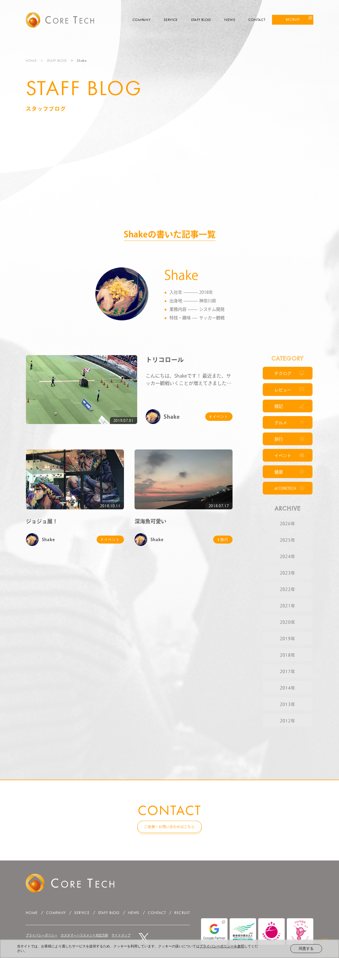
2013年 (287, 704)
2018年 (287, 655)
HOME (31, 60)
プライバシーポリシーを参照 (221, 946)
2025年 (287, 540)
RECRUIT (293, 19)
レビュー (282, 390)
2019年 (287, 639)
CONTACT (257, 19)
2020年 (287, 622)
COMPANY (141, 19)
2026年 (287, 524)
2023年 (287, 573)
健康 (278, 472)
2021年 (287, 606)
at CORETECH (285, 488)
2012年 (287, 721)
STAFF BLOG (201, 19)
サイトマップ (121, 935)
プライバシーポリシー (41, 935)
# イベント (218, 416)
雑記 (278, 406)
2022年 (287, 589)
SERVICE (171, 19)
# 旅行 (222, 539)
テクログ (282, 373)
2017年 (287, 671)
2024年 (287, 556)
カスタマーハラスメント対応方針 (84, 935)
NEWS (229, 19)
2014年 (287, 688)
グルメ (280, 423)
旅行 (278, 439)
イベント (282, 455)
